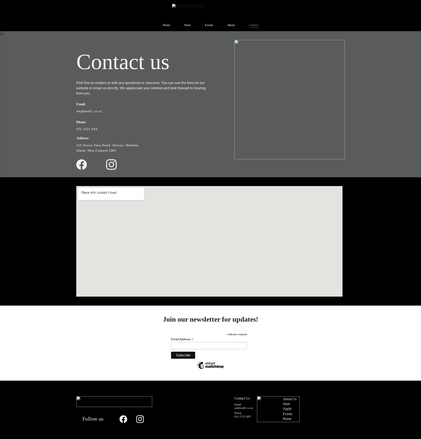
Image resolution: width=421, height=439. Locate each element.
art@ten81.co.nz (243, 408)
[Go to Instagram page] (111, 164)
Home (166, 25)
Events (209, 25)
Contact (253, 25)
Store (187, 25)
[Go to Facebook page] (81, 164)
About (231, 25)
